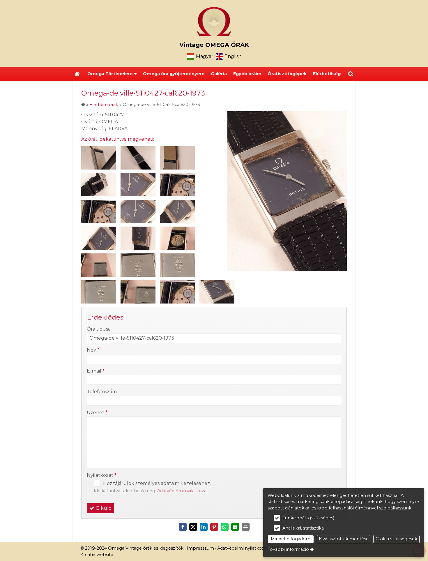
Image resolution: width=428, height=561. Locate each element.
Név (93, 350)
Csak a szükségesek (396, 538)
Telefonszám (102, 391)
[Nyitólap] (214, 21)
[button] (351, 74)
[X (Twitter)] (193, 527)
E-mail (96, 371)
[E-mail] (235, 527)
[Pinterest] (214, 527)
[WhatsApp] (224, 527)
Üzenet (97, 412)
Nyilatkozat (101, 475)
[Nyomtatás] (245, 527)
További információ (288, 549)
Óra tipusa (99, 329)
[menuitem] (77, 74)
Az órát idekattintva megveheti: (117, 139)
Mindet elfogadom (290, 538)
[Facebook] (182, 527)
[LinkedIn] (203, 527)
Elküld (103, 508)
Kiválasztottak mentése (344, 538)
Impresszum (200, 548)
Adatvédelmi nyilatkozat (182, 490)
